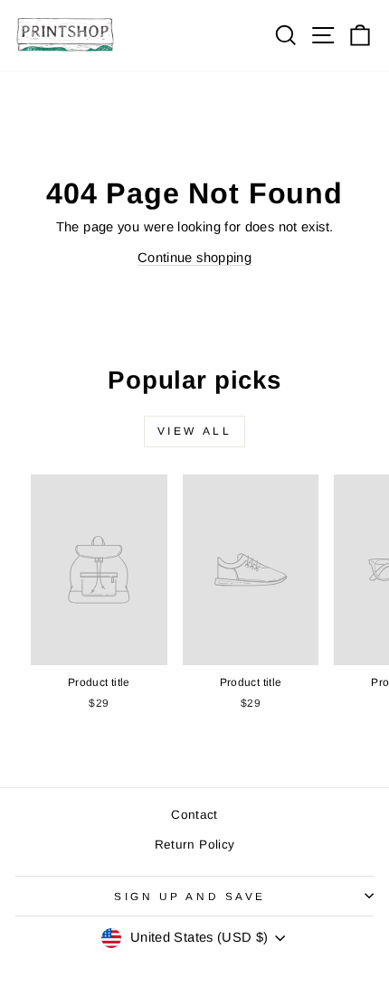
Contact (194, 815)
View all (194, 431)
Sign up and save (190, 896)
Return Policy (195, 844)
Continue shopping (194, 257)
